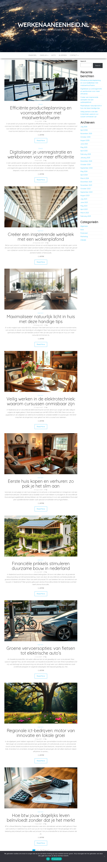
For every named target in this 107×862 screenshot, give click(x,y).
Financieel (33, 55)
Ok (48, 859)
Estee (42, 135)
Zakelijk (43, 55)
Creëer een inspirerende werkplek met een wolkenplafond (41, 237)
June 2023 (84, 202)
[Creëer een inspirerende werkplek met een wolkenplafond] (40, 207)
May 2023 (83, 206)
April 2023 (84, 209)
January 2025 (85, 158)
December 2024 (86, 161)
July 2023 (83, 199)
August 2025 (84, 140)
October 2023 (85, 189)
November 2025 (86, 133)
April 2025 (84, 151)
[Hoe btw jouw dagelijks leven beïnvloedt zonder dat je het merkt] (40, 788)
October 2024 (85, 164)
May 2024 (83, 171)
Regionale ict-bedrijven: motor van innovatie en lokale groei (41, 733)
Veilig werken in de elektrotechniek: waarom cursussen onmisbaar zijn (40, 401)
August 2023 (84, 195)
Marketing (84, 236)
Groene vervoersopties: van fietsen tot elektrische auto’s (40, 650)
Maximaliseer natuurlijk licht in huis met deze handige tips (41, 319)
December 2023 (86, 182)
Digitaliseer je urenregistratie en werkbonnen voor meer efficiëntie (41, 154)
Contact (73, 55)
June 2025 (84, 144)
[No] (104, 856)
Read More (41, 140)
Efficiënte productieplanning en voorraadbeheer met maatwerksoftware (41, 112)
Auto (53, 55)
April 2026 (84, 130)
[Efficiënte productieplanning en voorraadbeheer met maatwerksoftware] (40, 80)
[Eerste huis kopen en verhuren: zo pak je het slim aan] (40, 453)
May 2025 (83, 147)
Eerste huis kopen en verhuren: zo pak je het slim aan (41, 483)
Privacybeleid (56, 859)
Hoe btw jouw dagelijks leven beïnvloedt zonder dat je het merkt (41, 818)
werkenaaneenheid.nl (53, 24)
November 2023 (86, 185)
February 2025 (85, 154)
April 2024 (84, 175)
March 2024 (84, 178)
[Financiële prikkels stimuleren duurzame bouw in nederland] (40, 536)
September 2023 (86, 192)
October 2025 (85, 137)
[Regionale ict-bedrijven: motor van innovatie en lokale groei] (40, 703)
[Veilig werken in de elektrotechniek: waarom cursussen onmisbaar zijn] (40, 371)
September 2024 (86, 168)
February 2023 (85, 216)
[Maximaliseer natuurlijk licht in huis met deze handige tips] (40, 289)
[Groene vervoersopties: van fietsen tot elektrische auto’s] (40, 621)
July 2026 (83, 127)
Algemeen (63, 55)
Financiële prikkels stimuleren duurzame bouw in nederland (41, 566)
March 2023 (84, 213)
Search (83, 61)
